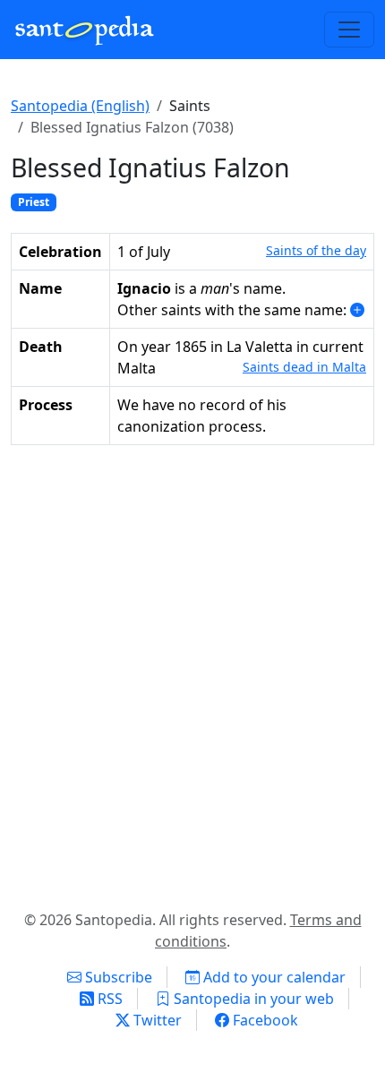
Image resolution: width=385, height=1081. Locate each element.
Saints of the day (316, 250)
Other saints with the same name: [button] (233, 310)
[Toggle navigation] (349, 29)
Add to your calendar (273, 977)
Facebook (263, 1020)
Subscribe (116, 977)
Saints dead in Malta (304, 366)
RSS (108, 998)
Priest (33, 202)
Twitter (156, 1020)
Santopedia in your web (252, 998)
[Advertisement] (192, 673)
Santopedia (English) (80, 106)
